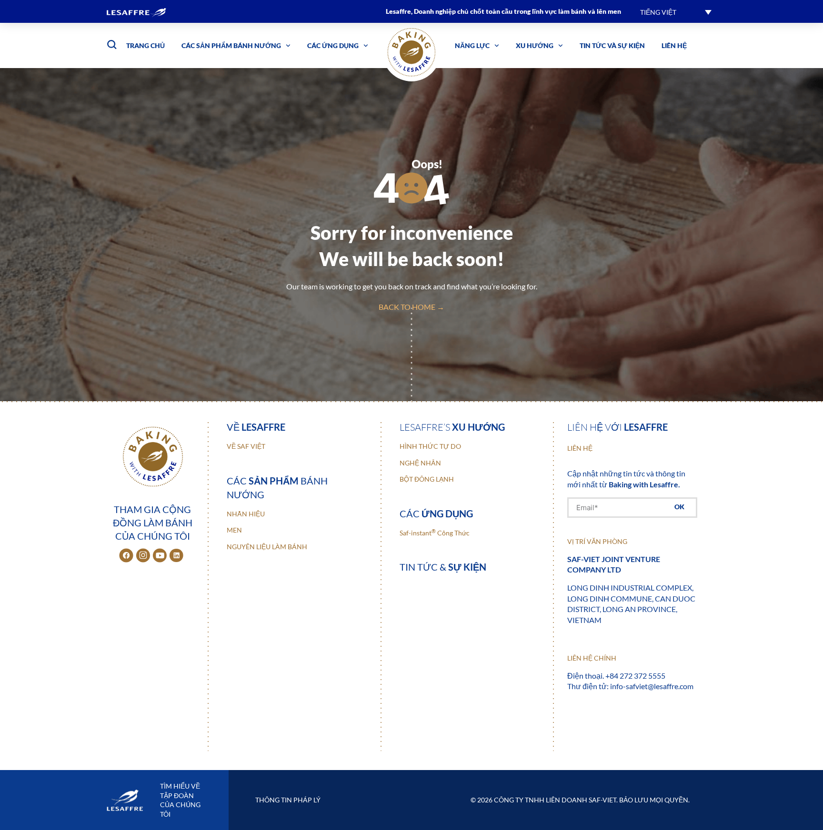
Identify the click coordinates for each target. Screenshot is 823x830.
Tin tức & (443, 567)
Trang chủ (145, 45)
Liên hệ (674, 45)
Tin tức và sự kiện (612, 45)
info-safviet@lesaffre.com (651, 686)
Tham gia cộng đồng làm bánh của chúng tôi (152, 523)
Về (256, 427)
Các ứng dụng (333, 45)
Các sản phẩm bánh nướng (231, 45)
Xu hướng (534, 45)
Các (436, 513)
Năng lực (472, 45)
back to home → (411, 306)
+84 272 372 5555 (635, 675)
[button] (675, 11)
